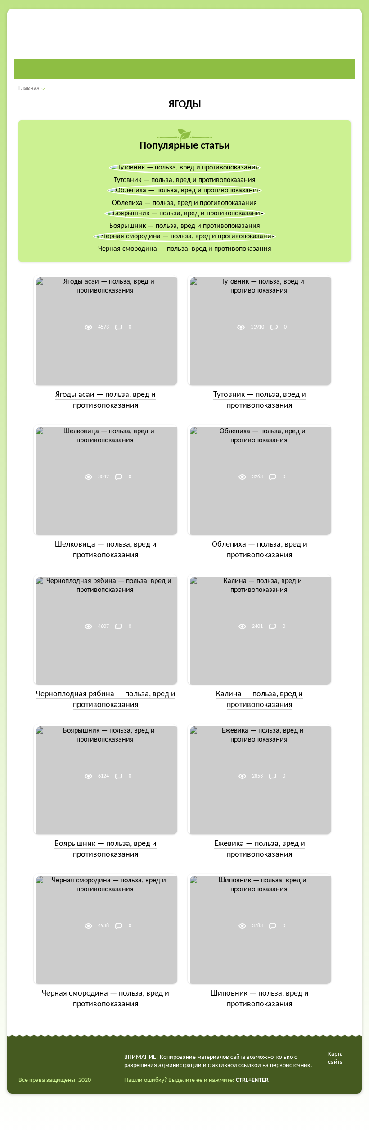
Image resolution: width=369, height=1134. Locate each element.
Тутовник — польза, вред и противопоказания (185, 180)
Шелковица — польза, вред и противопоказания (106, 550)
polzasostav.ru (73, 31)
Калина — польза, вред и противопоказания (259, 699)
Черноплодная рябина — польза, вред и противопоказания (106, 699)
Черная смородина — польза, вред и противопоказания (184, 249)
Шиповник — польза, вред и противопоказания (260, 999)
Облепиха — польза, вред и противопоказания (184, 203)
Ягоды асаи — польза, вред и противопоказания (105, 400)
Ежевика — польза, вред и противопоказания (259, 849)
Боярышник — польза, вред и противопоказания (184, 226)
